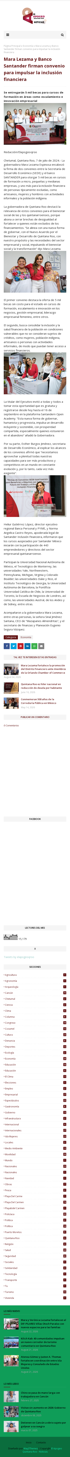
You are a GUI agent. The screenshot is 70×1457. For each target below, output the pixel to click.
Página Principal (12, 45)
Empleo (35, 1088)
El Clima (35, 1076)
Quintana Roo (35, 1238)
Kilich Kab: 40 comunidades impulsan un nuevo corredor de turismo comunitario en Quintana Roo (42, 1342)
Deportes (35, 1046)
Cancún (35, 992)
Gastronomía (35, 1106)
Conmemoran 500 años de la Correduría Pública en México (38, 701)
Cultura (35, 1034)
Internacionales (35, 1130)
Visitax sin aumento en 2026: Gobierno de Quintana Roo (43, 1409)
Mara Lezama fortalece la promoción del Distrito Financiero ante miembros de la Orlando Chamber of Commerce (43, 669)
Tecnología (35, 1274)
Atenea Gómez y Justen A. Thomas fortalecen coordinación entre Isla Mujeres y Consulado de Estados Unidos (41, 1362)
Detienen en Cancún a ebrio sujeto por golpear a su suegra (43, 1424)
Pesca (35, 1190)
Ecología (35, 1052)
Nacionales (35, 1172)
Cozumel (35, 1028)
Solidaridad (35, 1268)
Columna (35, 1016)
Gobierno (35, 1112)
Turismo (35, 1292)
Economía (28, 45)
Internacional (35, 1124)
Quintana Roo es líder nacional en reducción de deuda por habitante (41, 686)
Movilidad (35, 1154)
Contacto (41, 1442)
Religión (35, 1244)
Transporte (35, 1280)
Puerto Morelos (35, 1232)
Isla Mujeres (35, 1136)
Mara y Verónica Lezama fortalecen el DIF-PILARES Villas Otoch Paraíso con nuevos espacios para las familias (43, 1323)
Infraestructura (35, 1118)
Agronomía (35, 980)
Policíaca (35, 1214)
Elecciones (35, 1082)
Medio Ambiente (35, 1148)
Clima (35, 1010)
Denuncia (35, 1040)
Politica (35, 1220)
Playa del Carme (35, 1196)
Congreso (35, 1022)
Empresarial (35, 1094)
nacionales (35, 1166)
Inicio (29, 1442)
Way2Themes (31, 1448)
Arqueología (35, 986)
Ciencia (35, 1004)
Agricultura (35, 975)
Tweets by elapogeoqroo (19, 957)
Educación (35, 1070)
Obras (35, 1184)
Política (35, 1226)
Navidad (35, 1178)
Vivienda (35, 1298)
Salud (35, 1250)
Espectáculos (35, 1100)
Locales (35, 1142)
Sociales (35, 1262)
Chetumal (35, 998)
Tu (35, 1286)
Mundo (35, 1160)
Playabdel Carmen (35, 1208)
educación (35, 1064)
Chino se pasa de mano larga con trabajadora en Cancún (40, 1394)
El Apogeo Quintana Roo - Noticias (42, 1450)
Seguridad (35, 1256)
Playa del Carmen (35, 1202)
